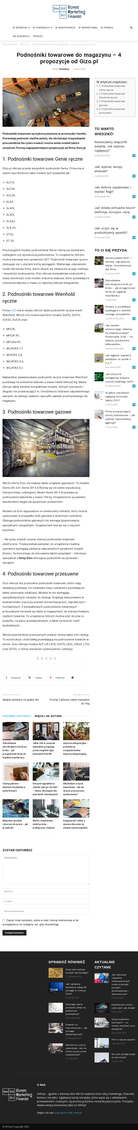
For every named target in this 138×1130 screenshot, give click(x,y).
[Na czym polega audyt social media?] (102, 1057)
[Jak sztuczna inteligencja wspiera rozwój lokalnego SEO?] (99, 376)
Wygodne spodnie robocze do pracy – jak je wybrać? (15, 824)
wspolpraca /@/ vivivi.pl (68, 1112)
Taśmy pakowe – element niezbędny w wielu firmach (14, 787)
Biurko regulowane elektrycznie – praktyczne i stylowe (44, 824)
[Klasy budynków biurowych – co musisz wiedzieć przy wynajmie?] (102, 1023)
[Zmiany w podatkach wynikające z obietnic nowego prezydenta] (99, 309)
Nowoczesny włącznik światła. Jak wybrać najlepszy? (111, 146)
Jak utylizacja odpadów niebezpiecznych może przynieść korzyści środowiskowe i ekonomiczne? (121, 984)
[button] (131, 27)
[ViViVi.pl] (69, 12)
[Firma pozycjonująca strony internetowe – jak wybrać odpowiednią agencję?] (99, 414)
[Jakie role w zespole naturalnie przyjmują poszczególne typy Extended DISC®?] (46, 731)
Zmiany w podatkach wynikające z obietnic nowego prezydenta (118, 310)
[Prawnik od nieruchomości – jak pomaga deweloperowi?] (56, 1028)
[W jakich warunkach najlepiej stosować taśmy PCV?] (99, 395)
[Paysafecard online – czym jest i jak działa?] (102, 1008)
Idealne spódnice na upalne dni (21, 699)
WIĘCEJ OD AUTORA (48, 716)
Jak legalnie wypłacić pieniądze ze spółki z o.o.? (118, 359)
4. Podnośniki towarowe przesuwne (112, 110)
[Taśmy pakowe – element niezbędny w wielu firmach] (16, 771)
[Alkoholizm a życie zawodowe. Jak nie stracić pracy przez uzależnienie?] (76, 771)
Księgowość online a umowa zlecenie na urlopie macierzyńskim (75, 824)
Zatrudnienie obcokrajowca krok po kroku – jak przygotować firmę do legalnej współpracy (120, 288)
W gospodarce (65, 27)
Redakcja (64, 69)
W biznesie (20, 27)
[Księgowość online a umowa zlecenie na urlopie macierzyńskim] (76, 808)
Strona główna (10, 44)
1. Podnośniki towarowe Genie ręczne (112, 87)
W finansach (41, 27)
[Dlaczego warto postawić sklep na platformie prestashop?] (56, 1008)
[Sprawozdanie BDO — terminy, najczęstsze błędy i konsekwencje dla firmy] (99, 260)
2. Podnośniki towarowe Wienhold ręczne (112, 95)
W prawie (107, 27)
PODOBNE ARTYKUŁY (17, 716)
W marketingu (88, 27)
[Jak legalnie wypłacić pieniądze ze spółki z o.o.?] (99, 358)
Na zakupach (21, 36)
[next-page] (48, 835)
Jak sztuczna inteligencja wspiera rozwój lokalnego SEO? (119, 378)
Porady (38, 36)
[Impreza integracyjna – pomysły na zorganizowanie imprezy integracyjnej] (76, 731)
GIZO (13, 310)
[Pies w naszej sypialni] (102, 1043)
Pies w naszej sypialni (123, 1039)
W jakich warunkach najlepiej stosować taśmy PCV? (117, 396)
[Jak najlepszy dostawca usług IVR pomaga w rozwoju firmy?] (56, 987)
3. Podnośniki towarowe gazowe (112, 103)
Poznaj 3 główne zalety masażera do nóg (69, 701)
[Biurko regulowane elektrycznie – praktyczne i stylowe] (46, 808)
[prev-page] (42, 835)
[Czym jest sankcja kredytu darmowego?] (56, 973)
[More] (72, 677)
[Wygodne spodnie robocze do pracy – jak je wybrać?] (16, 808)
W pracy (24, 44)
